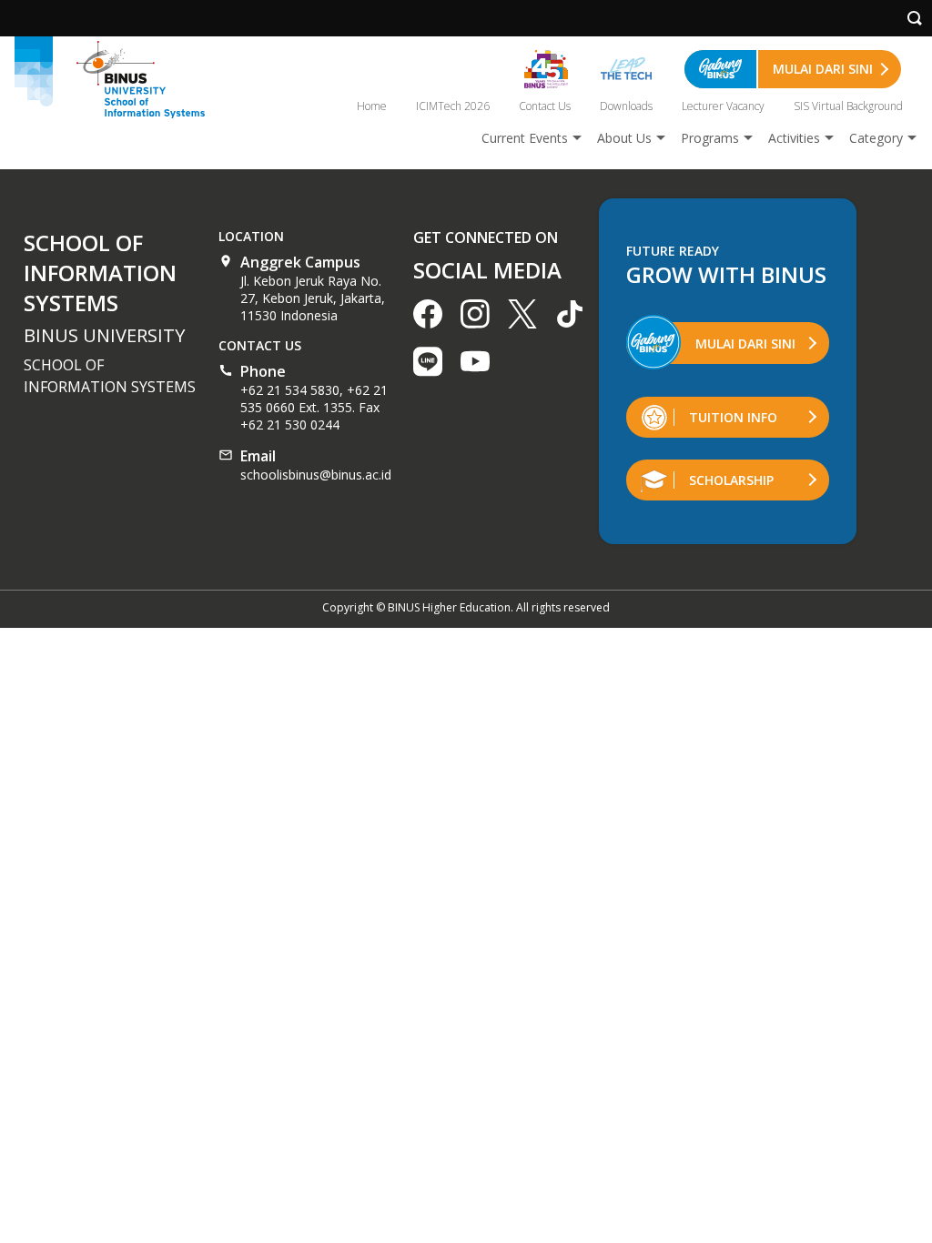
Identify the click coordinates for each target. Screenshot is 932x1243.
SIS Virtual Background (848, 106)
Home (372, 106)
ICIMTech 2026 (453, 106)
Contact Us (545, 106)
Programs (710, 138)
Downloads (626, 106)
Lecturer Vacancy (723, 106)
